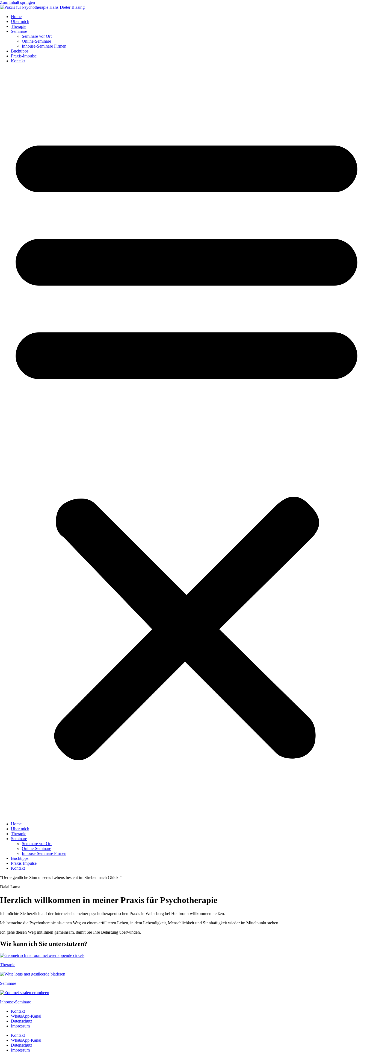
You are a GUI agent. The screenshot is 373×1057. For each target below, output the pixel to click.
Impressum (20, 1026)
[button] (186, 442)
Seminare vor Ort (37, 36)
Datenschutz (21, 1021)
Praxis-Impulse (24, 56)
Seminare (19, 31)
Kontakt (18, 61)
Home (16, 16)
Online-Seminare (36, 41)
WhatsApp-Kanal (26, 1016)
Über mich (20, 21)
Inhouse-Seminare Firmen (44, 46)
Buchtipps (19, 51)
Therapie (18, 26)
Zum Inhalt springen (17, 2)
